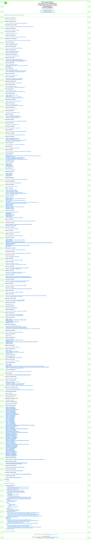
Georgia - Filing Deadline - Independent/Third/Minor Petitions (16, 264)
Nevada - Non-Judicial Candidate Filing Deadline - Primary (15, 91)
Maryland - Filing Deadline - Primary (12, 52)
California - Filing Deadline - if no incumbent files (14, 82)
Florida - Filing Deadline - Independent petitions (14, 116)
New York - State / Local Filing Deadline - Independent (15, 352)
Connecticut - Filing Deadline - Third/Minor (13, 388)
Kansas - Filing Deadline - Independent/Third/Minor (14, 314)
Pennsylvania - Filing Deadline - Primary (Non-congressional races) (17, 65)
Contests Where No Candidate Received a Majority (15, 491)
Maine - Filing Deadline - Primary (11, 86)
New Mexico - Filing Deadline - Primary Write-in (14, 96)
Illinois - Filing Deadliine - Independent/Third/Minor (14, 235)
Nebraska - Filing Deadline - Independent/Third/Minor (15, 384)
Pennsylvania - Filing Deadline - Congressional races (14, 97)
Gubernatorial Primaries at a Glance (13, 509)
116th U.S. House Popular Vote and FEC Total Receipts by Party (18, 488)
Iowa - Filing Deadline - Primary (11, 90)
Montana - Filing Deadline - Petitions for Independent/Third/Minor (16, 179)
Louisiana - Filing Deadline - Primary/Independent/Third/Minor (16, 285)
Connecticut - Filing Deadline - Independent (13, 325)
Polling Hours (8, 499)
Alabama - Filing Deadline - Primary (12, 43)
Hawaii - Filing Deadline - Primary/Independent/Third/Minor (15, 200)
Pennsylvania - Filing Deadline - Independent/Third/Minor (15, 299)
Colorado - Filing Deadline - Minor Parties (13, 115)
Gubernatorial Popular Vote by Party (13, 487)
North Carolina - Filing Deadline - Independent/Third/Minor (15, 157)
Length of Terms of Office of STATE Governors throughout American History (19, 527)
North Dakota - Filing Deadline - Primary (12, 124)
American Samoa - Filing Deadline (11, 378)
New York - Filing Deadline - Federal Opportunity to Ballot (15, 134)
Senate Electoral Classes (13, 505)
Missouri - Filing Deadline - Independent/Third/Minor (14, 292)
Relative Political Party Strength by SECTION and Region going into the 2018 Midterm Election (23, 520)
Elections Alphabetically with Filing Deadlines (47, 10)
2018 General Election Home (10, 485)
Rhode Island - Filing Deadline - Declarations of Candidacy (15, 249)
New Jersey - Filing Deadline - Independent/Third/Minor (15, 206)
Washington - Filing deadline (10, 169)
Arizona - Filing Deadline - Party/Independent (13, 182)
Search (55, 534)
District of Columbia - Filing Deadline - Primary (13, 101)
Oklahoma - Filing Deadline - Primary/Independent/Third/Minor (16, 131)
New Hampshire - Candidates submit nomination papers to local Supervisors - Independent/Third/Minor (23, 328)
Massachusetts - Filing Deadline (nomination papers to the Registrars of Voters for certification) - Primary (23, 155)
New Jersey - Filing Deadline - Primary (12, 117)
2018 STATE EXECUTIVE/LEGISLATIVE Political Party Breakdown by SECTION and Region (22, 523)
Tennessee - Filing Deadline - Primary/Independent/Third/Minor (16, 121)
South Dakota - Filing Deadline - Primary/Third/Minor (14, 105)
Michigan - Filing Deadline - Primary (12, 139)
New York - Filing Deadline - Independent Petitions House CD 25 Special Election (19, 385)
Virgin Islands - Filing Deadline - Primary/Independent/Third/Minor (17, 159)
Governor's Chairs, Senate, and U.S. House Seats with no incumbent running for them (21, 513)
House (8, 507)
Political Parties (8, 517)
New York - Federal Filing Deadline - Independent (14, 296)
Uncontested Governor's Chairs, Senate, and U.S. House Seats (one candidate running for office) (23, 514)
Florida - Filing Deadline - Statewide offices (13, 232)
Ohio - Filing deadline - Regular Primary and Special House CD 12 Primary (18, 40)
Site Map (36, 534)
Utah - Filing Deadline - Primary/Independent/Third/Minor (15, 87)
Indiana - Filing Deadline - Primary (11, 44)
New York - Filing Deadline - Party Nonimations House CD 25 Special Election (19, 371)
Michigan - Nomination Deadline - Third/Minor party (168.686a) (16, 311)
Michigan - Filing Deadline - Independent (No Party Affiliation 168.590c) (17, 280)
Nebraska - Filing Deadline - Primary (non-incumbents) (15, 61)
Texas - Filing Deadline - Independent (12, 228)
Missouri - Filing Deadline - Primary (11, 104)
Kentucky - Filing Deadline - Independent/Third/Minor (14, 339)
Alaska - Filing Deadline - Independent (12, 351)
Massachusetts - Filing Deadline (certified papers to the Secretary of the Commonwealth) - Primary (22, 202)
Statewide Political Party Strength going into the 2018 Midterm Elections (19, 519)
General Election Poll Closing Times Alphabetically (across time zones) (19, 497)
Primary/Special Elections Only (12, 500)
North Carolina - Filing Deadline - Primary (13, 55)
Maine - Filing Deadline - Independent (12, 191)
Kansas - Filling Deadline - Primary (11, 190)
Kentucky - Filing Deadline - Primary (12, 33)
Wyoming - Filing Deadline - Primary (12, 194)
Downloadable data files (10, 528)
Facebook (41, 534)
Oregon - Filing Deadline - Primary (11, 64)
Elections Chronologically (47, 11)
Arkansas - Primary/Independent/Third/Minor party (14, 59)
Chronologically (9, 495)
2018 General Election (10, 15)
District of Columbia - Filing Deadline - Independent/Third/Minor (16, 326)
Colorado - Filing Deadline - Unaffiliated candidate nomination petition (17, 267)
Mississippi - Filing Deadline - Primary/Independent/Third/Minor (16, 60)
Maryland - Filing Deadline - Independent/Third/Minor (14, 315)
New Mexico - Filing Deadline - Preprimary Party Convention (16, 36)
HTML (52, 534)
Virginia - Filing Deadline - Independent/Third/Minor (14, 217)
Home (5, 15)
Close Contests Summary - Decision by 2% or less (15, 490)
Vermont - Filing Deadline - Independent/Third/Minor (14, 332)
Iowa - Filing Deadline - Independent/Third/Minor (14, 357)
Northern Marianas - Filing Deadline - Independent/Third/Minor (16, 327)
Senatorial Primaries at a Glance (12, 510)
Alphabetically (9, 493)
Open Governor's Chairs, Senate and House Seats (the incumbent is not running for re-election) (23, 512)
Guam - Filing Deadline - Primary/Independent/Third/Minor (15, 239)
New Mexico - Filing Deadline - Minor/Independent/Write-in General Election (18, 253)
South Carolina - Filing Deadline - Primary (13, 112)
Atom (50, 534)
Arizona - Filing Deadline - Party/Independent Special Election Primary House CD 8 (19, 26)
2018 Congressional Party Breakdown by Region (15, 522)
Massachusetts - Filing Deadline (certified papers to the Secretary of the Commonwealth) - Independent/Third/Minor (25, 366)
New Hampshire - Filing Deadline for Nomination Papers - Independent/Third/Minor (19, 389)
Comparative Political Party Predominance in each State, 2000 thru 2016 (19, 525)
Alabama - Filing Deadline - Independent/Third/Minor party (15, 198)
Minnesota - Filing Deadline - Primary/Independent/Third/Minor (16, 203)
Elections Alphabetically (47, 9)
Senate (8, 503)
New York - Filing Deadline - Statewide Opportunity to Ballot (16, 281)
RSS (48, 534)
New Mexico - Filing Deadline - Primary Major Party (14, 78)
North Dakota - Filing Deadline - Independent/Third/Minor (15, 383)
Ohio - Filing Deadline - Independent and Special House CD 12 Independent (18, 151)
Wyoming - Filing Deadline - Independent (12, 360)
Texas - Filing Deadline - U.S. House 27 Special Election (15, 144)
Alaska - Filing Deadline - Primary (11, 189)
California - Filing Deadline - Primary (12, 69)
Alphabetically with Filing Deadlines (13, 494)
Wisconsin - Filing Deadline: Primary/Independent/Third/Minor (16, 193)
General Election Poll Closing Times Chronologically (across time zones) (19, 498)
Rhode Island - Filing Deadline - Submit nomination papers (15, 272)
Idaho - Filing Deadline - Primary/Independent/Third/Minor (15, 71)
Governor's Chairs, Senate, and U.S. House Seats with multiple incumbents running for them (22, 515)
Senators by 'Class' (12, 504)
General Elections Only (11, 501)
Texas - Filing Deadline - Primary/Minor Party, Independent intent (16, 23)
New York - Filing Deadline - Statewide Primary (13, 268)
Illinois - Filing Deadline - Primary (11, 19)
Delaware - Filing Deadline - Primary (12, 263)
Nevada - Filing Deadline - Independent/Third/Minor (14, 192)
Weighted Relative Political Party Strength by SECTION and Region (18, 521)
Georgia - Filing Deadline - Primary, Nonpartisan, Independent (16, 70)
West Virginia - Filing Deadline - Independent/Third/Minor (15, 300)
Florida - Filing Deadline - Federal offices (12, 147)
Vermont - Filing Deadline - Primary (11, 186)
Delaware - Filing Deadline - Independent (12, 381)
